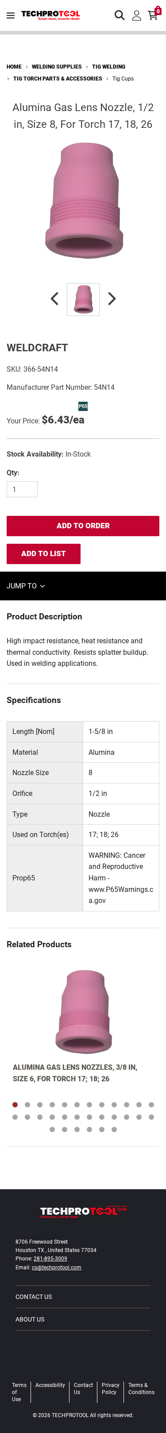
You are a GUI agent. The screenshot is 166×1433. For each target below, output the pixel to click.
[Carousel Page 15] (39, 1117)
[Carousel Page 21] (114, 1117)
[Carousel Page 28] (89, 1129)
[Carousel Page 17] (64, 1117)
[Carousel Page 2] (27, 1104)
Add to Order (83, 525)
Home (14, 67)
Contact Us (33, 1296)
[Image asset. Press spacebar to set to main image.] (83, 299)
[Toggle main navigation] (11, 15)
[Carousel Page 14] (27, 1117)
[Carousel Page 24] (151, 1117)
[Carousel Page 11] (139, 1104)
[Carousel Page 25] (52, 1129)
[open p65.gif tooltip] (83, 406)
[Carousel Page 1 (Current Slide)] (15, 1104)
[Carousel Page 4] (52, 1104)
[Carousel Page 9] (114, 1104)
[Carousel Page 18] (77, 1117)
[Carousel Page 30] (114, 1129)
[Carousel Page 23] (139, 1117)
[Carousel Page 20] (101, 1117)
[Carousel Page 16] (52, 1117)
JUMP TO (23, 586)
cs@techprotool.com (56, 1267)
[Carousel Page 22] (126, 1117)
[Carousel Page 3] (39, 1104)
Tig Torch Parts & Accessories (57, 79)
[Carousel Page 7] (89, 1104)
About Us (29, 1319)
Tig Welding (108, 67)
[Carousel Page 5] (64, 1104)
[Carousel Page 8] (101, 1104)
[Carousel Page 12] (151, 1104)
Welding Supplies (57, 67)
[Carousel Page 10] (126, 1104)
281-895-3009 (50, 1259)
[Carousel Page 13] (15, 1117)
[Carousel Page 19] (89, 1117)
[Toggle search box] (120, 15)
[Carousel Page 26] (64, 1129)
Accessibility (50, 1385)
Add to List (43, 553)
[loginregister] (136, 15)
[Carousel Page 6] (77, 1104)
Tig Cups (123, 79)
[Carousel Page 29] (101, 1129)
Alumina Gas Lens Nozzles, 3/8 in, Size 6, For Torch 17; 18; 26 (75, 1073)
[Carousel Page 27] (77, 1129)
